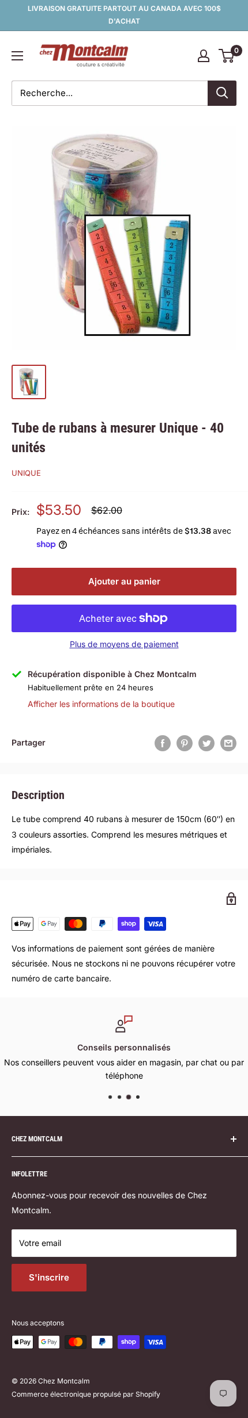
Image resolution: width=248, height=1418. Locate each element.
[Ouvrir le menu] (17, 55)
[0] (227, 56)
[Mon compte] (203, 55)
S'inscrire (49, 1277)
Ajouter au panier (124, 581)
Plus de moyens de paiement (124, 644)
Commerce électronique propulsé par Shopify (86, 1394)
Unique (26, 472)
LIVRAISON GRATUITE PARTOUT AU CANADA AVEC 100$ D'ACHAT (124, 14)
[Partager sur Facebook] (163, 743)
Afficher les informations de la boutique (101, 704)
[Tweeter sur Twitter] (206, 743)
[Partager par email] (228, 743)
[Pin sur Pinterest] (184, 743)
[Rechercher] (222, 93)
